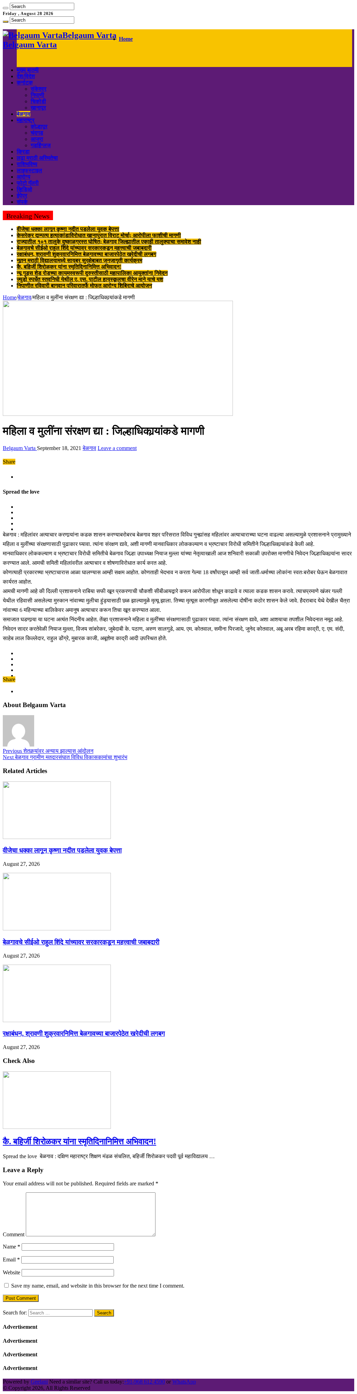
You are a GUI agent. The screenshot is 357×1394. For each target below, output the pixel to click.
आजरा (37, 139)
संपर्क (22, 202)
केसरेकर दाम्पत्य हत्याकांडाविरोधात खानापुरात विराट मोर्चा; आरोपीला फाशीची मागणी (99, 235)
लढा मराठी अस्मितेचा (37, 158)
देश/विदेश (26, 76)
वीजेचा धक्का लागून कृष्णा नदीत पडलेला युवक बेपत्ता (68, 229)
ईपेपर (22, 195)
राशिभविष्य (27, 164)
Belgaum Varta (20, 448)
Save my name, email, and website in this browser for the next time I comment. (97, 1286)
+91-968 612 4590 (144, 1382)
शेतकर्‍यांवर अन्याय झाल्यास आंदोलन (48, 751)
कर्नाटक (25, 82)
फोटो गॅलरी (28, 183)
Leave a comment (117, 448)
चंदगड (37, 133)
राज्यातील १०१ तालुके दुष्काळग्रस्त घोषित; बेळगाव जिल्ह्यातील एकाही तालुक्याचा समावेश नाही (109, 242)
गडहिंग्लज (41, 145)
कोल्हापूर (39, 126)
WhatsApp (184, 1382)
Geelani (39, 1382)
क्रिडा (23, 152)
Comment (13, 1234)
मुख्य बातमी (28, 70)
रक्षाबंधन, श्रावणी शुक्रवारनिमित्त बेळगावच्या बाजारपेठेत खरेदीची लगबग (86, 254)
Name (11, 1247)
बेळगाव (23, 114)
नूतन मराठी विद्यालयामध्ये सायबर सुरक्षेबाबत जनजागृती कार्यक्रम (79, 260)
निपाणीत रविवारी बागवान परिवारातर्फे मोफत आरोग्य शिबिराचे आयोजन (84, 285)
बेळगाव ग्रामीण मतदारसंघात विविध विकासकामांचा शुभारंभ (65, 757)
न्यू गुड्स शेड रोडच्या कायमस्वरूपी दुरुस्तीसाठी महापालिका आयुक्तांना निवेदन (92, 273)
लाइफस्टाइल (29, 170)
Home (126, 39)
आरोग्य (23, 177)
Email (11, 1259)
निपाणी (37, 95)
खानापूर (38, 108)
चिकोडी (38, 101)
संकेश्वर (38, 89)
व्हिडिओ (24, 189)
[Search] (5, 8)
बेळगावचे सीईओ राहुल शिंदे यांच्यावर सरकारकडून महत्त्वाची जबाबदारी (84, 248)
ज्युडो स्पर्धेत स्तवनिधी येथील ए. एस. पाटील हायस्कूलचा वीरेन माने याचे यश (90, 279)
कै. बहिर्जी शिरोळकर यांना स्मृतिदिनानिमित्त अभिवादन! (69, 267)
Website (11, 1272)
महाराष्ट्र (26, 120)
